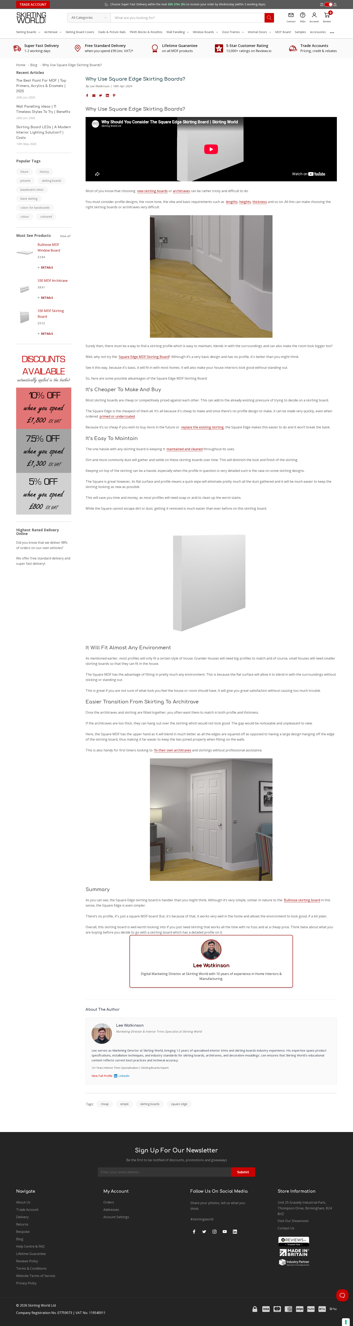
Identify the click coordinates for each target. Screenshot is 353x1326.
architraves (181, 191)
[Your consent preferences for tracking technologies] (346, 1322)
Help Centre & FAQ (30, 1246)
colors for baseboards (35, 207)
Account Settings (116, 1217)
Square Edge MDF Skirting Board (144, 356)
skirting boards (51, 181)
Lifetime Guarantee (31, 1253)
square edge (179, 1104)
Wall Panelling (175, 32)
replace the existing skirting (202, 427)
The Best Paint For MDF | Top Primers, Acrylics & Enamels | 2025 (41, 86)
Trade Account (33, 4)
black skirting (28, 199)
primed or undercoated (117, 416)
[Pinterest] (114, 95)
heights (245, 201)
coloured (46, 216)
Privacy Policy (26, 1283)
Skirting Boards (26, 32)
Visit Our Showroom (293, 1221)
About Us (23, 1202)
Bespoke (23, 1231)
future (24, 172)
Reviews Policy (27, 1261)
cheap (105, 1104)
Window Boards (203, 32)
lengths (232, 201)
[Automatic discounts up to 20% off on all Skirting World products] (43, 433)
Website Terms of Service (35, 1276)
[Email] (93, 95)
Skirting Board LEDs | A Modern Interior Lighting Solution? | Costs (43, 132)
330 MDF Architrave (53, 280)
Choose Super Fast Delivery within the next (187, 4)
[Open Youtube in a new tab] (224, 1231)
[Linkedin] (107, 95)
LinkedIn (124, 1076)
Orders (108, 1202)
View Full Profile (102, 1076)
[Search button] (269, 17)
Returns (22, 1224)
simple (124, 1104)
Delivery (22, 1217)
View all (65, 236)
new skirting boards (152, 191)
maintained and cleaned (184, 449)
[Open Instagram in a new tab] (214, 1231)
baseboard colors (32, 190)
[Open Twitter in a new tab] (204, 1231)
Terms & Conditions (31, 1268)
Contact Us (286, 1228)
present (25, 181)
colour (24, 216)
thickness (259, 201)
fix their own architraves (172, 750)
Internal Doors (257, 32)
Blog (19, 1239)
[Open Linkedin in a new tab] (235, 1231)
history (44, 172)
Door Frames (231, 32)
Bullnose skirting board (302, 900)
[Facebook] (87, 95)
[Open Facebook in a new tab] (194, 1231)
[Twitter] (100, 95)
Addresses (111, 1209)
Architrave (51, 32)
